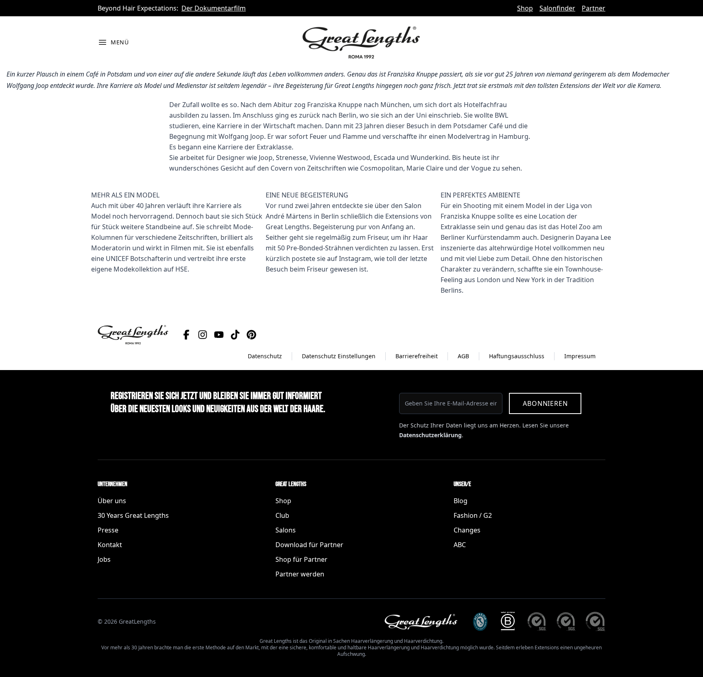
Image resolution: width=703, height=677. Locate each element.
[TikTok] (235, 335)
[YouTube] (219, 335)
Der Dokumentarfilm (213, 8)
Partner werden (299, 574)
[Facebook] (186, 335)
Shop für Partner (301, 559)
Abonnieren (545, 403)
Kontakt (110, 544)
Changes (467, 530)
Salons (285, 530)
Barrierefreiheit (416, 356)
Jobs (104, 559)
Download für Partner (309, 544)
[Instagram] (202, 335)
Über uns (112, 500)
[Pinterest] (251, 335)
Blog (460, 500)
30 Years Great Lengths (133, 515)
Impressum (580, 356)
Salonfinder (557, 8)
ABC (460, 544)
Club (282, 515)
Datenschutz (265, 356)
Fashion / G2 (473, 515)
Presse (108, 530)
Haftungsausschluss (516, 356)
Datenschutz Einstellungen (339, 356)
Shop (525, 8)
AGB (463, 356)
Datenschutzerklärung (430, 435)
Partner (593, 8)
